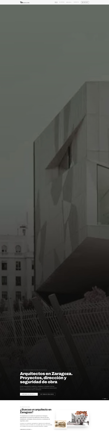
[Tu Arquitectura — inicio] (25, 2)
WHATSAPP (85, 2)
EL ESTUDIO (61, 2)
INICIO (56, 2)
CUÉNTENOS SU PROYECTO (28, 394)
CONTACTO (76, 2)
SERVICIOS (68, 2)
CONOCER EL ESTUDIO (25, 429)
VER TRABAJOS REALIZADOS (47, 394)
